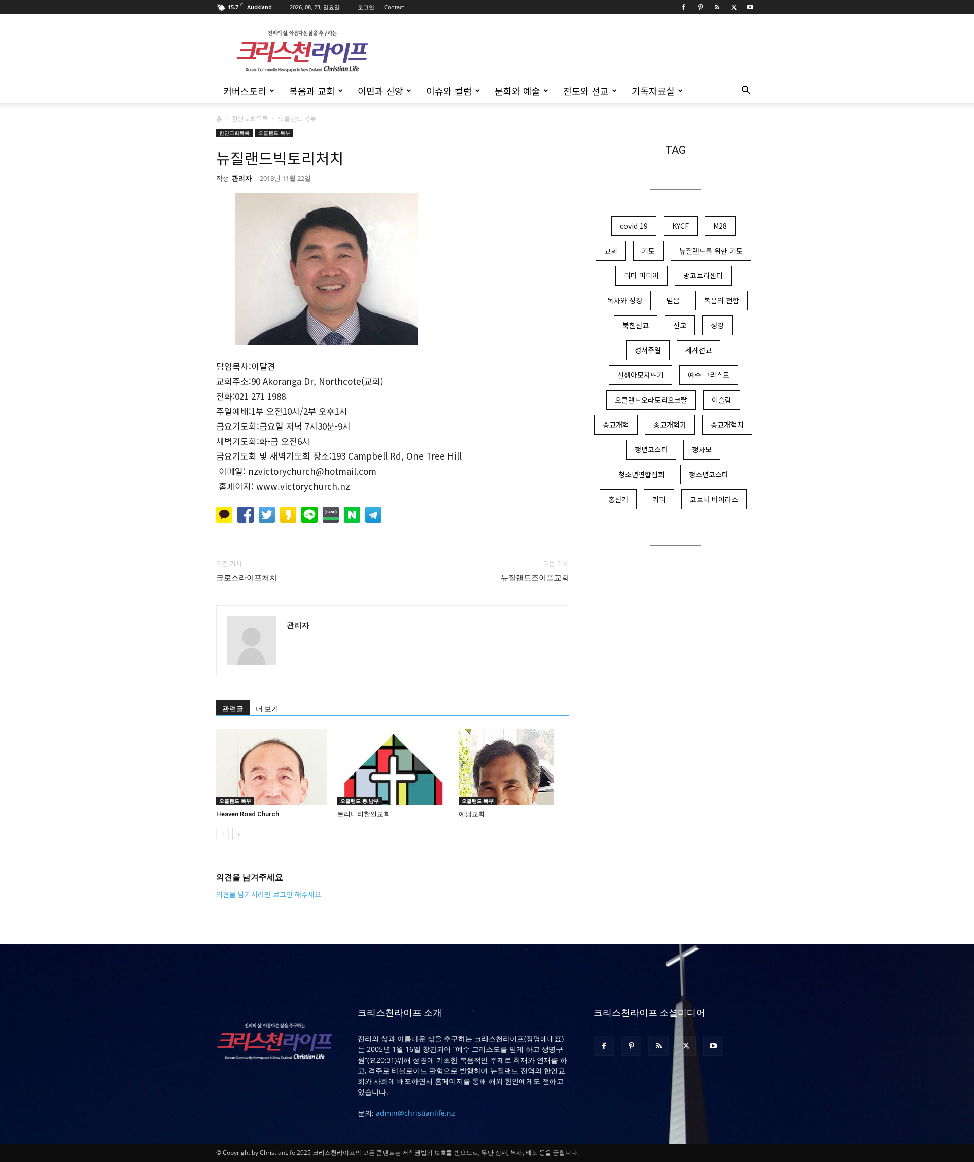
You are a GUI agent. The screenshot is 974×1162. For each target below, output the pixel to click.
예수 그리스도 (708, 375)
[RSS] (716, 7)
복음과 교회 (312, 90)
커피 (659, 499)
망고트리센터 (703, 275)
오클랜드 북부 (274, 132)
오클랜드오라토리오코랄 (651, 400)
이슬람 (722, 400)
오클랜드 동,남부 (359, 800)
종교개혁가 (669, 424)
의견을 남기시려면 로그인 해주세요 (268, 894)
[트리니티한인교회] (392, 767)
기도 (648, 250)
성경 (717, 325)
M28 (720, 226)
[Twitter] (733, 7)
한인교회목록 (250, 118)
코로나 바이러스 (714, 499)
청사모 (702, 449)
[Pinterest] (700, 7)
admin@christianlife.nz (415, 1113)
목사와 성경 (624, 300)
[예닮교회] (514, 767)
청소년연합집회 (641, 474)
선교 (679, 325)
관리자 (242, 178)
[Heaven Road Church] (271, 767)
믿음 (673, 300)
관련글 (233, 709)
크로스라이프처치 (246, 577)
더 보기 (267, 709)
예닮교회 (472, 814)
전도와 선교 (586, 90)
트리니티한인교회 (363, 814)
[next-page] (238, 834)
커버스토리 (244, 90)
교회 (610, 250)
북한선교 (635, 325)
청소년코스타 (708, 474)
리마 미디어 (641, 275)
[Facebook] (683, 7)
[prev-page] (222, 834)
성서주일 (648, 350)
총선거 (618, 499)
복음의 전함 (721, 300)
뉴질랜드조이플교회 (535, 577)
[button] (746, 91)
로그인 (366, 7)
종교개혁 (616, 424)
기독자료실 (653, 90)
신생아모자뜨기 (640, 375)
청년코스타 (651, 449)
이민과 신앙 (380, 90)
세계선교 (698, 350)
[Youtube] (750, 7)
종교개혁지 (727, 424)
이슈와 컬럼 (449, 90)
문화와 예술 (517, 90)
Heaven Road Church (247, 814)
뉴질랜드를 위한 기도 (711, 250)
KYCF (680, 226)
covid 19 (634, 226)
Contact (394, 7)
